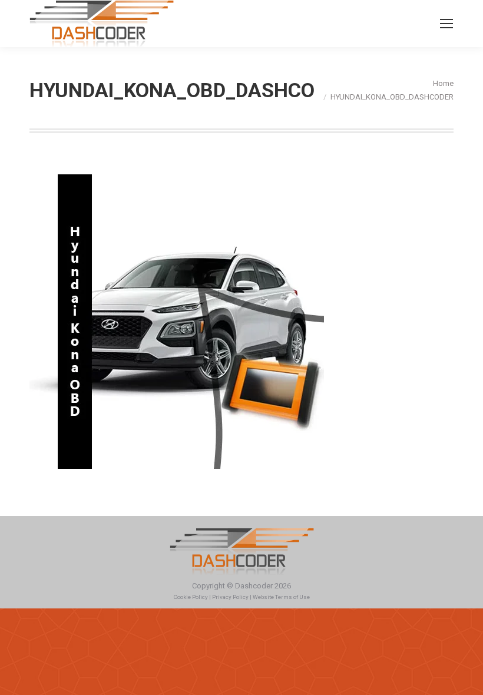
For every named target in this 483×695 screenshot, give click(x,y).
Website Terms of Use (281, 597)
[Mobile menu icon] (446, 23)
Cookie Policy (190, 597)
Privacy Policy (230, 597)
